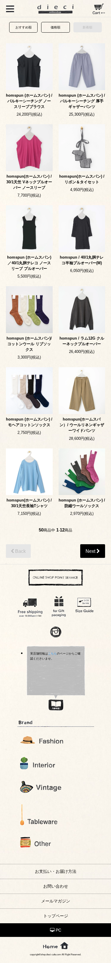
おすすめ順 (23, 27)
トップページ (55, 915)
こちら (52, 653)
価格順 (55, 27)
